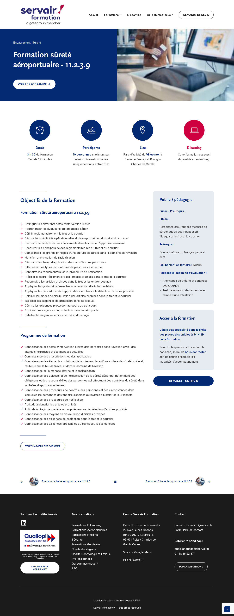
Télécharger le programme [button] (42, 446)
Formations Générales (86, 544)
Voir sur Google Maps (137, 552)
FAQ (74, 568)
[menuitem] (95, 15)
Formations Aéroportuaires (89, 530)
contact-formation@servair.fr (193, 525)
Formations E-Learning (86, 525)
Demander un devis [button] (183, 381)
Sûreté (36, 42)
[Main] (117, 481)
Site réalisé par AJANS (128, 600)
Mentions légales (103, 600)
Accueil (93, 14)
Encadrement (21, 42)
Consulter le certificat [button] (40, 568)
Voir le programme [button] (32, 84)
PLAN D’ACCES (133, 560)
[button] (23, 525)
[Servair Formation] (42, 15)
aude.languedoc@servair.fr (192, 549)
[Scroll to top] (227, 609)
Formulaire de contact (189, 530)
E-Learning (134, 14)
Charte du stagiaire (84, 549)
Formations (111, 14)
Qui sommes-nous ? (160, 14)
